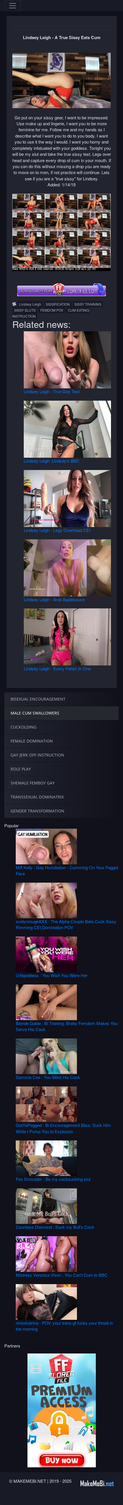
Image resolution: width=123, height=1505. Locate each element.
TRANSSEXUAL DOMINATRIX (37, 797)
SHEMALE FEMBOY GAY (33, 783)
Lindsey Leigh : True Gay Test (52, 391)
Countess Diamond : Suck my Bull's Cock (55, 1227)
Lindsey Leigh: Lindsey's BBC (52, 461)
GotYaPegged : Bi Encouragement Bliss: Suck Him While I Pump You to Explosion (63, 1128)
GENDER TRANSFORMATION (37, 811)
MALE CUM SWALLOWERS (35, 713)
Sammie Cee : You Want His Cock (48, 1077)
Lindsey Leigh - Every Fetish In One (57, 668)
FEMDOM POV (51, 310)
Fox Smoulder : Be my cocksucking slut (53, 1179)
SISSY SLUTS (25, 310)
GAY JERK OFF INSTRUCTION (37, 755)
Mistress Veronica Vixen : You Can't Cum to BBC (62, 1275)
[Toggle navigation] (13, 5)
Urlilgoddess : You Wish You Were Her (52, 975)
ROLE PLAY (21, 769)
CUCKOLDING (23, 727)
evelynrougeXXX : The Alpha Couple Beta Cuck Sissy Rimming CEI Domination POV (66, 924)
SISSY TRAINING (87, 304)
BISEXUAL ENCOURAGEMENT (38, 699)
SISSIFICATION (58, 304)
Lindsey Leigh (30, 304)
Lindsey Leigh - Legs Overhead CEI (57, 530)
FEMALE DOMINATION (32, 741)
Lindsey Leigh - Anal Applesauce (54, 599)
